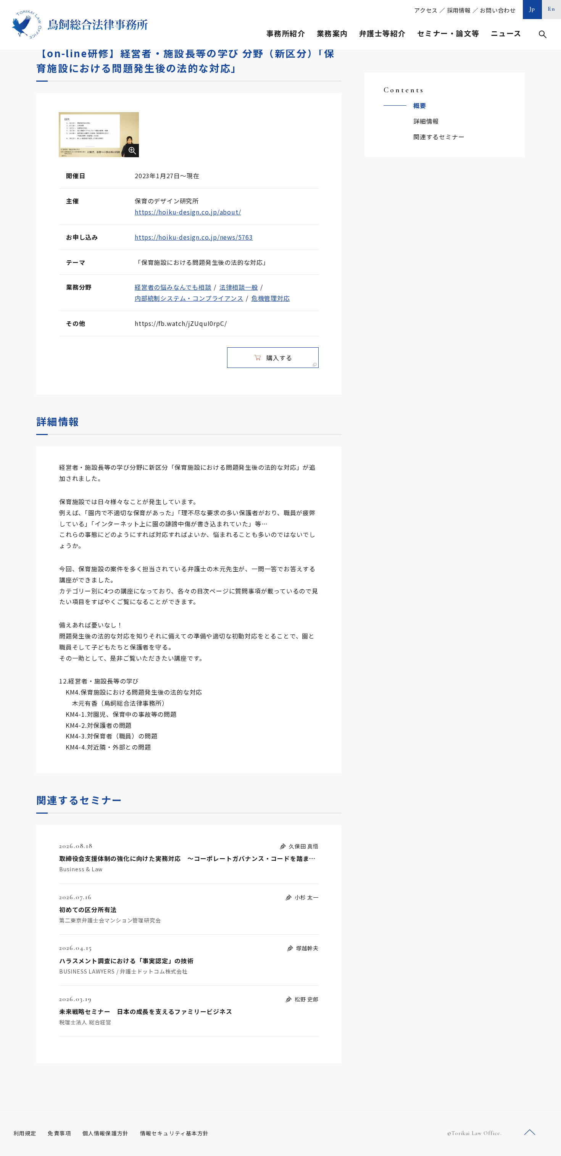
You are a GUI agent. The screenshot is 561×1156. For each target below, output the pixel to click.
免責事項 (59, 1133)
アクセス (426, 10)
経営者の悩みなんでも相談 (173, 287)
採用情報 (459, 10)
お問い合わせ (498, 10)
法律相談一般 (238, 287)
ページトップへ (529, 1132)
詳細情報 (426, 121)
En (552, 9)
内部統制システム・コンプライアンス (189, 298)
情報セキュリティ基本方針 (174, 1133)
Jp (532, 9)
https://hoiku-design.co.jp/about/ (188, 211)
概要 (419, 105)
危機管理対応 (270, 298)
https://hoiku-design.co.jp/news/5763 (194, 237)
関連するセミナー (438, 136)
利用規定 (24, 1133)
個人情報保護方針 (105, 1133)
